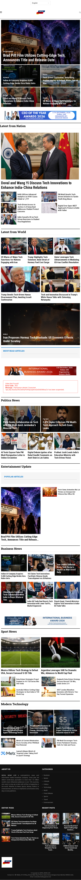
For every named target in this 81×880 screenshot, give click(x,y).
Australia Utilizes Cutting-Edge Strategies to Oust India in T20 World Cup (27, 692)
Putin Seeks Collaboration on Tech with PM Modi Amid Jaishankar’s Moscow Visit (20, 425)
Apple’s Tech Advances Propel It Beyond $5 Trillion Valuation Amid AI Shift (66, 730)
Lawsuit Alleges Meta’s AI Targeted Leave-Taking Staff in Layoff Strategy (27, 753)
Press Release (48, 793)
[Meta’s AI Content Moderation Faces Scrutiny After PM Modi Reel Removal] (8, 743)
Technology (47, 787)
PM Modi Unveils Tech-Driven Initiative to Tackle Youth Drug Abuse (68, 196)
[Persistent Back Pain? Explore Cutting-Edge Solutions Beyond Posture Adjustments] (70, 818)
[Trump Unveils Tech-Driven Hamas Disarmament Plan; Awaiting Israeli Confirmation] (20, 283)
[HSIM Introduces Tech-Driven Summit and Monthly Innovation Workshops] (70, 839)
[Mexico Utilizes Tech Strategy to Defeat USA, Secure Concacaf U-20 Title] (20, 656)
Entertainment (48, 802)
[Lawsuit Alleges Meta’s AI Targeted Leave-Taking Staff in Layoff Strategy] (8, 753)
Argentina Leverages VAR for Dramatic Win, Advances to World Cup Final (59, 671)
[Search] (80, 12)
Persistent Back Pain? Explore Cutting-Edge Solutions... (71, 828)
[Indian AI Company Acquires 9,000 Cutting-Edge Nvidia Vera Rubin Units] (14, 566)
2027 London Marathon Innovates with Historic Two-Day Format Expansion (67, 692)
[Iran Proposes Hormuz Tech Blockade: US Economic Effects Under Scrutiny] (40, 324)
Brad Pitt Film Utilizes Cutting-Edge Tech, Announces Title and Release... (20, 538)
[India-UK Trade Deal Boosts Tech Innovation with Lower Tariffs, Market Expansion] (40, 594)
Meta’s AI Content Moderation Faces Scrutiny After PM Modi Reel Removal (27, 742)
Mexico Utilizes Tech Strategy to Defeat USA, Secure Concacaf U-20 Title (19, 671)
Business (47, 775)
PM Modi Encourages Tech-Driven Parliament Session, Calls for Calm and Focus (67, 742)
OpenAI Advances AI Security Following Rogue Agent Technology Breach (13, 730)
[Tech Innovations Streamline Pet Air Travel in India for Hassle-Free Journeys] (50, 839)
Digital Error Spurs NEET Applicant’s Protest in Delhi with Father (68, 208)
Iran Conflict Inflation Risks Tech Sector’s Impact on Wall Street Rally (66, 568)
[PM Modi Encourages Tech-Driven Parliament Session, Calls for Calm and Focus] (49, 743)
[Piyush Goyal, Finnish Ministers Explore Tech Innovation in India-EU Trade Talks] (67, 594)
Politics (46, 784)
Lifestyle (46, 781)
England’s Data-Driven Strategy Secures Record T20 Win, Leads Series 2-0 (68, 681)
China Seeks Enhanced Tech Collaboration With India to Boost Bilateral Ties (13, 596)
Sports (46, 796)
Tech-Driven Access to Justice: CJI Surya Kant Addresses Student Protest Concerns (28, 208)
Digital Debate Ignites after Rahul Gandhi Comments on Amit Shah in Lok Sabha (40, 455)
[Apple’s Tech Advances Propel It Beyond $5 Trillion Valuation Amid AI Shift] (67, 723)
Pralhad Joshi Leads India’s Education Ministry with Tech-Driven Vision (66, 455)
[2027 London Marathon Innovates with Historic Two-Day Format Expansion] (49, 692)
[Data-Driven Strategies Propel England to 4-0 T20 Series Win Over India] (8, 681)
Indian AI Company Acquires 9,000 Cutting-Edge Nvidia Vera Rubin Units (13, 576)
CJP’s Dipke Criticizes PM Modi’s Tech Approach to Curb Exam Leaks (59, 425)
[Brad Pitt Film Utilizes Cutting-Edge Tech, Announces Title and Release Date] (40, 42)
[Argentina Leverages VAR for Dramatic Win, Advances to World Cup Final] (60, 656)
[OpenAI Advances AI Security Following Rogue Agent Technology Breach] (14, 723)
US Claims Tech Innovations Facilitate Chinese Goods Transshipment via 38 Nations (39, 576)
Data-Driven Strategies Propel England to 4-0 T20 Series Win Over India (27, 681)
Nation (46, 778)
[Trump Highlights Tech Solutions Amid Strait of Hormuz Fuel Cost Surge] (40, 251)
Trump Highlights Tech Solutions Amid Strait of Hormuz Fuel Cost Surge (38, 260)
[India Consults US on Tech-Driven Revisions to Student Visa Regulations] (8, 219)
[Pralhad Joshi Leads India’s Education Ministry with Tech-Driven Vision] (67, 446)
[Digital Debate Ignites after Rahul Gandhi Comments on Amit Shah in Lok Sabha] (40, 446)
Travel (46, 799)
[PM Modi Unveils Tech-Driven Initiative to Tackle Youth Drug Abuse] (49, 197)
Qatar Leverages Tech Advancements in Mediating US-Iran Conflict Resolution (66, 260)
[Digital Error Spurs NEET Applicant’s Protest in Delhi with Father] (49, 208)
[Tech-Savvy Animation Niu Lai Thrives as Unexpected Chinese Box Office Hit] (50, 492)
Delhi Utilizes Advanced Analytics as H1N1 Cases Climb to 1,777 (27, 196)
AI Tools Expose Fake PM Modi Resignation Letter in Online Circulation (13, 455)
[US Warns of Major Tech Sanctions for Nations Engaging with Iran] (14, 251)
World (45, 790)
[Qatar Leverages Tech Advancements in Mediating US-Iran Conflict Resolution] (67, 251)
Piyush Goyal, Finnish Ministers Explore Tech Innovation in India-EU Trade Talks (67, 603)
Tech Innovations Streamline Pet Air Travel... (50, 848)
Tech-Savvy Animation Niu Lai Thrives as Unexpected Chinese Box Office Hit (69, 492)
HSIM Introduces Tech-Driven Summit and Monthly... (70, 848)
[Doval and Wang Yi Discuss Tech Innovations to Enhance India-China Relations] (40, 161)
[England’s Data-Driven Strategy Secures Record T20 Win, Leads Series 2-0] (49, 681)
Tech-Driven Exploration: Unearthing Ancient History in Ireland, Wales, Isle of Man (60, 80)
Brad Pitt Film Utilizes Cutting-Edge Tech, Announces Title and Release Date (34, 57)
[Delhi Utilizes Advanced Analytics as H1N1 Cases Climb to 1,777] (8, 197)
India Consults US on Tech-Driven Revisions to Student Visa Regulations (28, 219)
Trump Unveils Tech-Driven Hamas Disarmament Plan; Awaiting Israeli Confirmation (16, 297)
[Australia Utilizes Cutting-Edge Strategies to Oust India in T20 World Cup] (8, 692)
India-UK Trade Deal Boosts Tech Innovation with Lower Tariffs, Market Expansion (40, 603)
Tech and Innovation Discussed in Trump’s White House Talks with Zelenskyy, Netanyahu (59, 297)
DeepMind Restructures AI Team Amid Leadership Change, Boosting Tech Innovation (40, 729)
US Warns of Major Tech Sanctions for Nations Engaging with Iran (59, 102)
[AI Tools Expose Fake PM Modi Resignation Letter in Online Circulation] (14, 446)
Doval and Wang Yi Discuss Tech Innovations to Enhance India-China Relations (18, 101)
